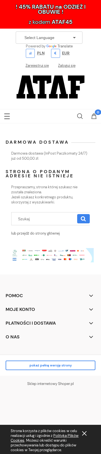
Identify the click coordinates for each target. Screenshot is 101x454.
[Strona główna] (50, 86)
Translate (65, 46)
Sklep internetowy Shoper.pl (50, 383)
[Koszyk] (94, 116)
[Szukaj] (83, 219)
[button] (7, 115)
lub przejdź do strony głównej (35, 233)
